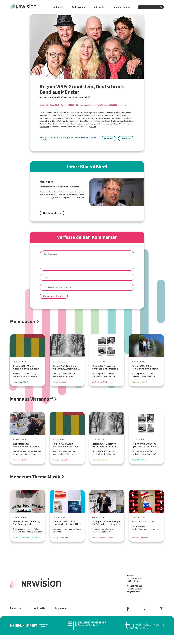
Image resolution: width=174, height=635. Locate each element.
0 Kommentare (121, 105)
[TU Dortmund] (144, 625)
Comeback (92, 137)
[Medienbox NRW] (29, 625)
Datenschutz (16, 608)
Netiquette (39, 608)
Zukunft (93, 126)
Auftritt (84, 137)
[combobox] (151, 7)
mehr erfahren (122, 7)
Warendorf (65, 105)
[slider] (87, 46)
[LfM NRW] (87, 625)
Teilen (109, 138)
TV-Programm (79, 7)
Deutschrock (55, 137)
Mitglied (64, 137)
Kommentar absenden (53, 296)
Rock (47, 137)
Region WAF (60, 118)
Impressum (61, 608)
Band (54, 112)
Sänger (71, 137)
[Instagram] (144, 609)
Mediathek (58, 7)
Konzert (86, 124)
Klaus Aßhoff (54, 105)
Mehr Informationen (52, 213)
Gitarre (77, 137)
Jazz (62, 115)
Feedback (126, 138)
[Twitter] (162, 609)
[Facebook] (128, 609)
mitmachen (100, 7)
